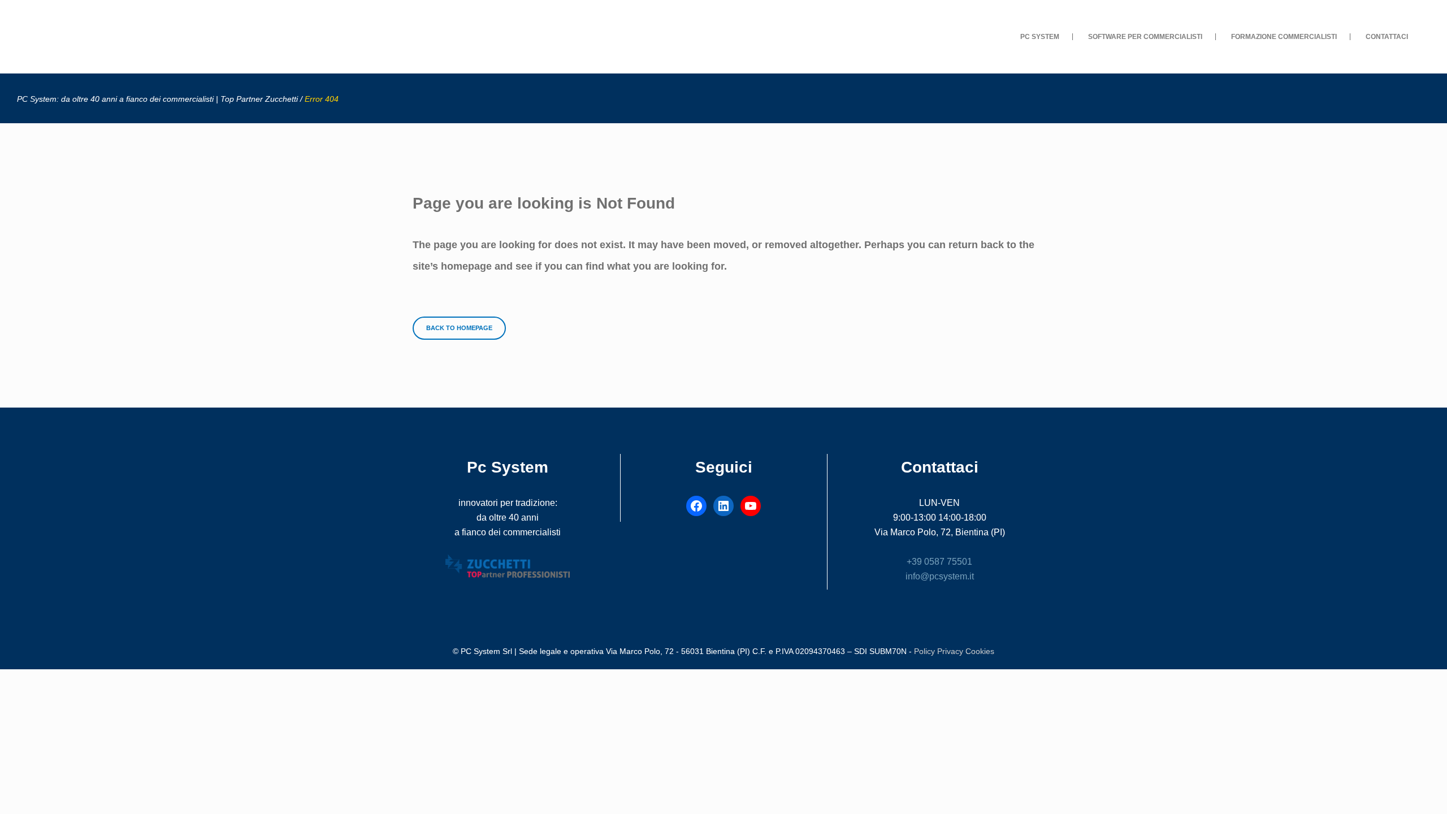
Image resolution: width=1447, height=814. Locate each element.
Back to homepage (459, 327)
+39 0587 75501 (939, 561)
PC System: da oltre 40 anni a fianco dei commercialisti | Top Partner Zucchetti (157, 98)
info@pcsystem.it (940, 576)
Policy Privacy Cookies (954, 651)
